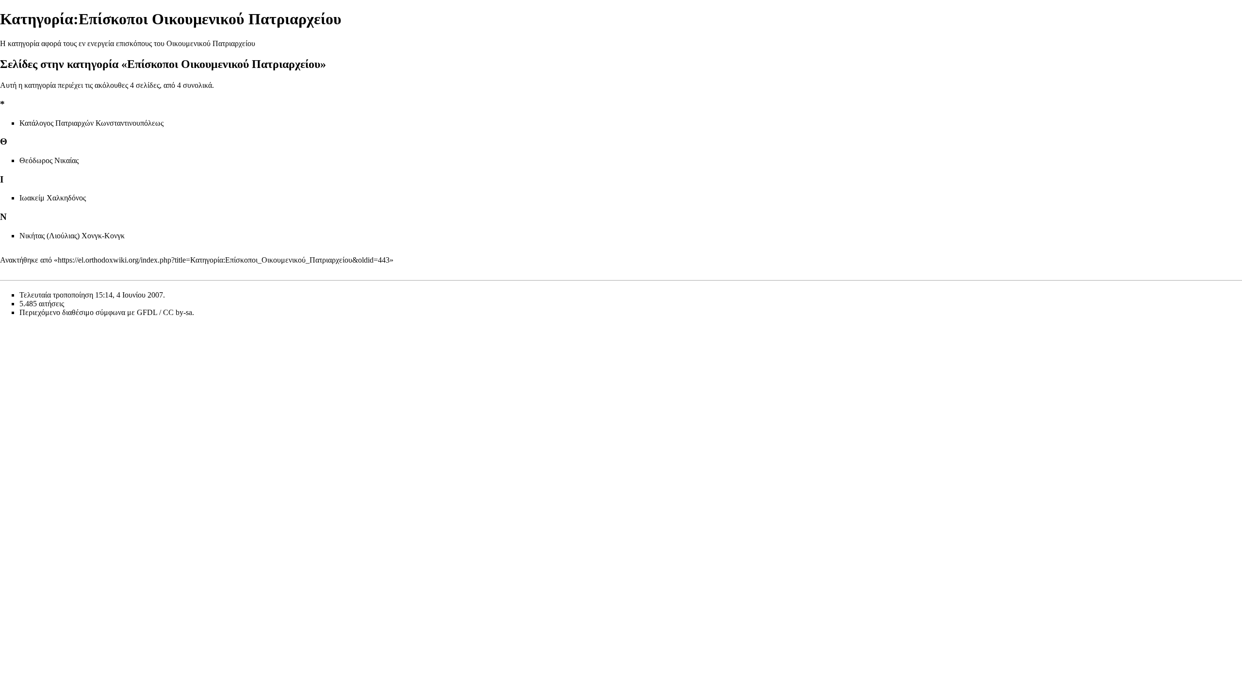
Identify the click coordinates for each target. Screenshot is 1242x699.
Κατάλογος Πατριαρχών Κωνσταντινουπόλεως (91, 123)
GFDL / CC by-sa (164, 312)
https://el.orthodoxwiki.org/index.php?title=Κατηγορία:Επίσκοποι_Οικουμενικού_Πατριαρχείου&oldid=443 (224, 260)
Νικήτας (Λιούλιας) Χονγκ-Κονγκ (72, 236)
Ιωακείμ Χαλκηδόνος (52, 198)
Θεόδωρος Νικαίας (49, 160)
